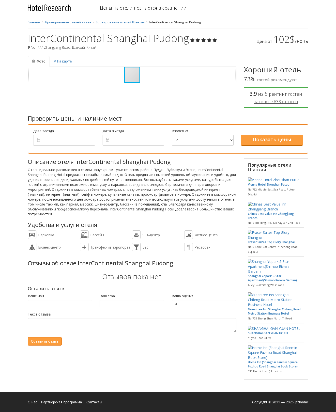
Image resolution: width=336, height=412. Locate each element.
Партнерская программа (61, 402)
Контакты (94, 402)
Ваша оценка (183, 296)
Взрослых (180, 130)
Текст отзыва (39, 314)
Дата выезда (113, 130)
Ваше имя (36, 296)
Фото (41, 61)
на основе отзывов (276, 101)
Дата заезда (43, 130)
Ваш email (108, 296)
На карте (64, 61)
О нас (32, 402)
